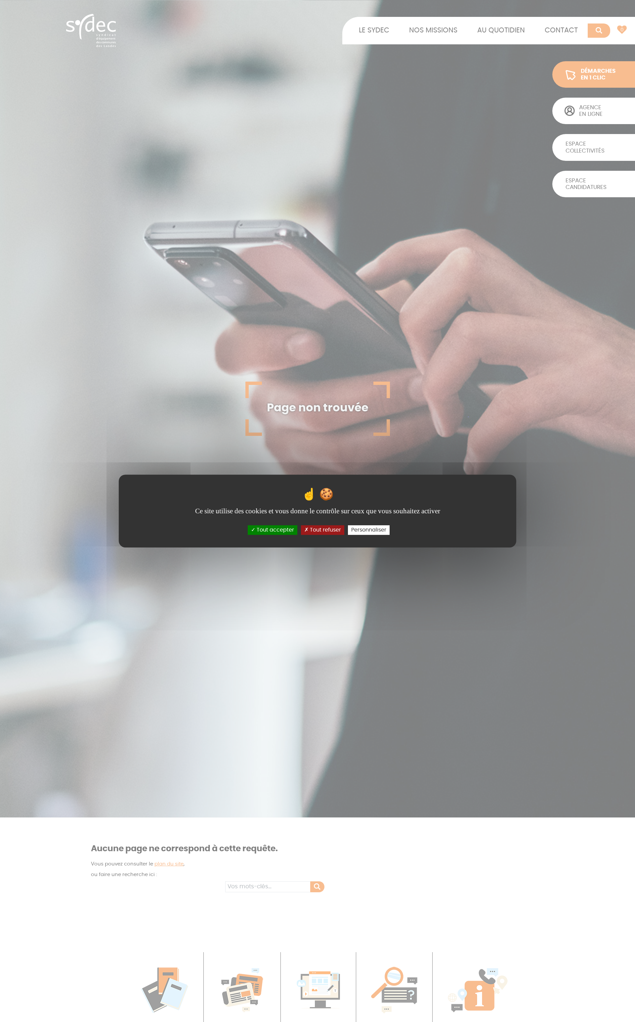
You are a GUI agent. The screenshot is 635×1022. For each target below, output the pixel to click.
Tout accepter (274, 530)
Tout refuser (325, 530)
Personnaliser (368, 530)
